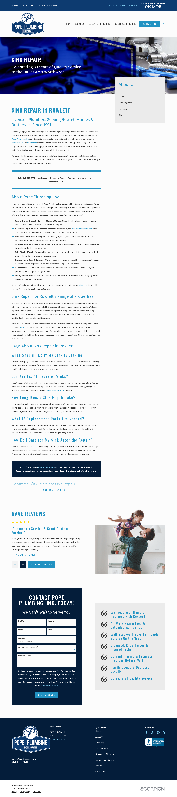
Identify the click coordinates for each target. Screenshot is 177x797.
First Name (22, 621)
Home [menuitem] (69, 23)
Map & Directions (57, 739)
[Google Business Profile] (158, 732)
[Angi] (152, 732)
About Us (99, 737)
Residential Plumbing (105, 754)
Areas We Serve (117, 5)
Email (50, 630)
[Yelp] (164, 732)
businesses (32, 142)
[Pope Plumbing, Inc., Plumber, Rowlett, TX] (154, 742)
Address (21, 638)
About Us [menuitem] (80, 23)
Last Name (52, 621)
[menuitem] (140, 96)
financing (83, 285)
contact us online (46, 467)
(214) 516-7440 (28, 178)
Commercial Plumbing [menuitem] (124, 23)
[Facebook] (146, 732)
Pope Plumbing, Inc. (20, 139)
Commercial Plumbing (105, 760)
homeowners (17, 142)
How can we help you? (26, 656)
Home (98, 731)
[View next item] (23, 564)
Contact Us (150, 23)
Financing (99, 742)
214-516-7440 (153, 6)
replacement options (55, 390)
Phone (20, 630)
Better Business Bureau (82, 228)
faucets (22, 327)
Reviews (133, 5)
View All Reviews (41, 564)
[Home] (28, 24)
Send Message (46, 694)
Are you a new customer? (28, 647)
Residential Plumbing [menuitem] (99, 23)
